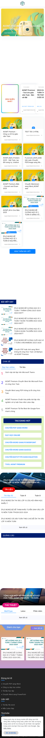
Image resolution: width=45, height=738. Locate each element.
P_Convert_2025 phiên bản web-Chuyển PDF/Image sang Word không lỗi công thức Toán (33, 160)
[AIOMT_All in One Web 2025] (11, 201)
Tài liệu (23, 367)
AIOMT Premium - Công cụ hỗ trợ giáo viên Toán (21, 28)
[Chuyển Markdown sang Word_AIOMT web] (33, 175)
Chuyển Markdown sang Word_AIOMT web (32, 186)
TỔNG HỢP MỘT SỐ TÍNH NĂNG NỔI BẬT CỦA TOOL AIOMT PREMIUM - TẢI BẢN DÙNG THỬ (21, 596)
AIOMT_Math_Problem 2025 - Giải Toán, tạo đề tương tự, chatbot (11, 160)
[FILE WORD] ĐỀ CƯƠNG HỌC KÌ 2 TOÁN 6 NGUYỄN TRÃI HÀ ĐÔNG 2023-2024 (11, 238)
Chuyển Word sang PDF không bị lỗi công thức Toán (22, 391)
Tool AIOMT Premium (15, 464)
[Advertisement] (22, 58)
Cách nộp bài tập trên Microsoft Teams (20, 372)
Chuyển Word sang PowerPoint (20, 442)
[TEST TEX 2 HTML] (33, 123)
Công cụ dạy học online (11, 687)
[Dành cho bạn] (2, 628)
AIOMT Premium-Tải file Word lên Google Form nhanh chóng (22, 409)
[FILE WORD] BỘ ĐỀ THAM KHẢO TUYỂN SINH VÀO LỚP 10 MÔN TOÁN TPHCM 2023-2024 (22, 511)
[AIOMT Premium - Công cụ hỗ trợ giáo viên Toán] (11, 123)
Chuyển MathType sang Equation (21, 457)
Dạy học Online (12, 435)
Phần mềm (37, 611)
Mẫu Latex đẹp (8, 708)
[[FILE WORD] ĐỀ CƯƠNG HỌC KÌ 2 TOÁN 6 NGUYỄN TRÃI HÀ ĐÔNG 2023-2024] (11, 227)
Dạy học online (8, 367)
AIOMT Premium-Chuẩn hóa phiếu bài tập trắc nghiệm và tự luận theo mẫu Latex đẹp (22, 400)
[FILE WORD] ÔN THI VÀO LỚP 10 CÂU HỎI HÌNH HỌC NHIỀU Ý (21, 501)
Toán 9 (23, 495)
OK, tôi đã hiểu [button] (11, 733)
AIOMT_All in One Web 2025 (11, 211)
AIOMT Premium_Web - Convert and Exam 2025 (11, 186)
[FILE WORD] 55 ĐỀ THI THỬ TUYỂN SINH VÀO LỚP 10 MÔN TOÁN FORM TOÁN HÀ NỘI (21, 481)
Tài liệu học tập (8, 691)
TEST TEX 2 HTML (32, 132)
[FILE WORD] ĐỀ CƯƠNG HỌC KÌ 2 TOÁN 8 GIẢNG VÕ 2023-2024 (32, 212)
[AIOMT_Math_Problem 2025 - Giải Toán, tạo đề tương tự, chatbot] (11, 149)
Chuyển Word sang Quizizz (18, 450)
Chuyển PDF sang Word (12, 684)
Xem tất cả (23, 527)
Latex (23, 611)
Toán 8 (37, 495)
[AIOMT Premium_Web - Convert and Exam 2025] (11, 175)
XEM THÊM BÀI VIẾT (22, 251)
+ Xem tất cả (37, 628)
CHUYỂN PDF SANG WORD (16, 428)
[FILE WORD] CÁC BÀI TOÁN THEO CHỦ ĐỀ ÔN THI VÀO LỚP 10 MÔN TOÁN (22, 520)
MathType (8, 611)
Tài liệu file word (9, 705)
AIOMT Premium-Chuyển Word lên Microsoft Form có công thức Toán (24, 382)
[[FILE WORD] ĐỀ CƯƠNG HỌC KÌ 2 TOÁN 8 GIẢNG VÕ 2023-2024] (33, 201)
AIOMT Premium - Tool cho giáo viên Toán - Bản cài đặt (28, 93)
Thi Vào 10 (8, 495)
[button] (3, 3)
